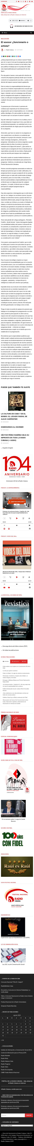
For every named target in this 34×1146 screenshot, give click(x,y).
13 (16, 1027)
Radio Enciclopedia (7, 1069)
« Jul (2, 1040)
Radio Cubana (10, 50)
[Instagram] (23, 1)
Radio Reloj (4, 1058)
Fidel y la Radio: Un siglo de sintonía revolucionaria (16, 673)
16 (30, 1027)
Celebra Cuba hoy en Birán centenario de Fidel (15, 697)
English (10, 448)
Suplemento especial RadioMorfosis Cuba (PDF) (15, 937)
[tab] (5, 662)
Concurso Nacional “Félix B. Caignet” (12, 982)
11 (7, 1027)
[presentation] (5, 662)
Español (5, 448)
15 (26, 1027)
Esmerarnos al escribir (12, 427)
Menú (5, 32)
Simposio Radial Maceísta (8, 1006)
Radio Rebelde (5, 1055)
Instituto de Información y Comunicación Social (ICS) (16, 1050)
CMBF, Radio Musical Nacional (10, 1072)
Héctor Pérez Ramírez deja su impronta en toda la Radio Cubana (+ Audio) (15, 437)
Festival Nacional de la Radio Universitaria (13, 1002)
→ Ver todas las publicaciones (10, 650)
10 (3, 1027)
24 (3, 1032)
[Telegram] (30, 1)
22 (26, 1030)
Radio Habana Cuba (7, 1061)
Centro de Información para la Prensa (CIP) (13, 1052)
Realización (5, 38)
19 (12, 1030)
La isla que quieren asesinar (10, 670)
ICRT (12, 1141)
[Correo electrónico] (32, 1)
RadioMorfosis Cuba (7, 986)
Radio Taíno (4, 1067)
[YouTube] (19, 1)
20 (16, 1030)
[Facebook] (17, 1)
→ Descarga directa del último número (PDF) (14, 646)
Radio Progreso (5, 1064)
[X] (21, 1)
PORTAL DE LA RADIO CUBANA (8, 12)
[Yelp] (28, 1)
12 (12, 1027)
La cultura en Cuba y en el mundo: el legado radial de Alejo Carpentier (14, 416)
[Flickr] (26, 1)
